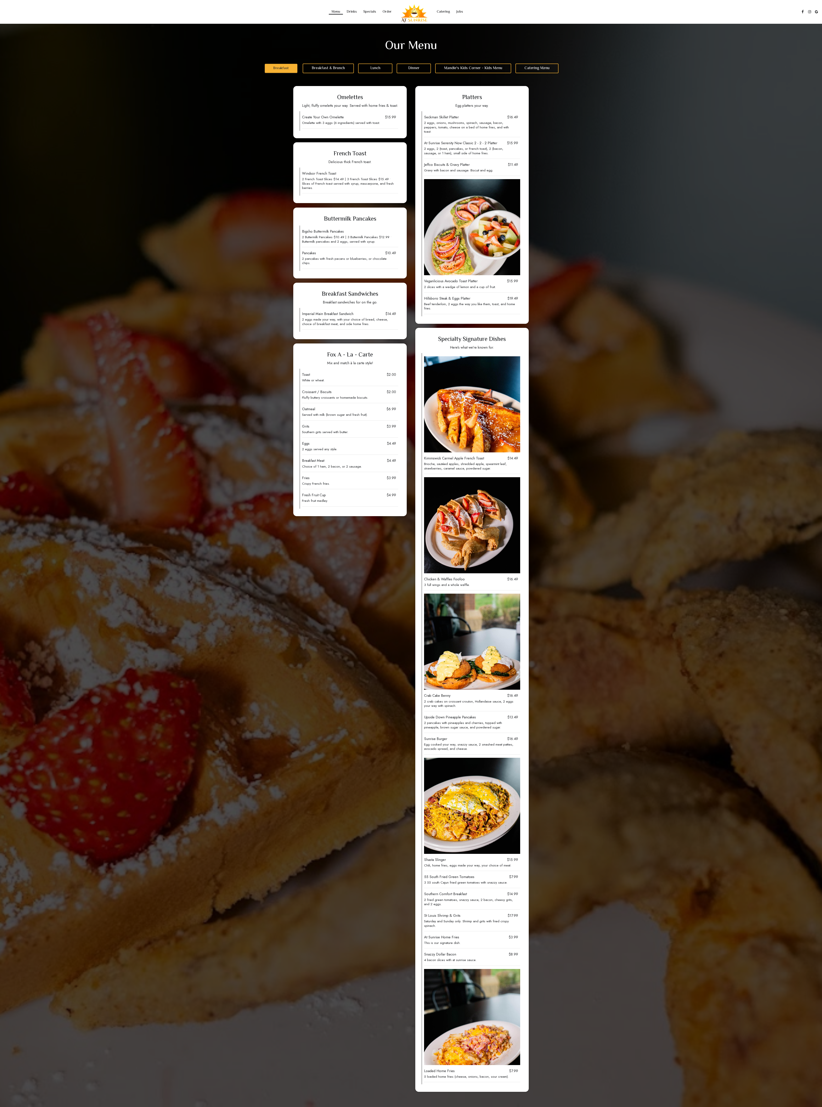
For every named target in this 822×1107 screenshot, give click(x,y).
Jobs (459, 12)
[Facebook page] (802, 11)
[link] (414, 13)
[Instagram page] (809, 11)
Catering (443, 12)
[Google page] (816, 11)
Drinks (352, 12)
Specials (369, 12)
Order (387, 12)
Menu (336, 12)
